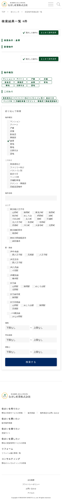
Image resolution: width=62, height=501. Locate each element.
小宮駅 (15, 270)
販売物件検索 (7, 423)
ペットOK (14, 177)
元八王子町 (17, 222)
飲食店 (13, 134)
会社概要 (31, 480)
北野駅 (15, 289)
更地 (12, 144)
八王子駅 (43, 255)
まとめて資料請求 (49, 33)
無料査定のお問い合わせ (49, 413)
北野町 (52, 225)
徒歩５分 (14, 174)
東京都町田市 (16, 230)
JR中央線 (14, 251)
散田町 (52, 212)
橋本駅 (15, 278)
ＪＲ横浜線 (15, 313)
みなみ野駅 (17, 316)
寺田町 (42, 222)
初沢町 (15, 216)
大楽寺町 (39, 225)
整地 (12, 147)
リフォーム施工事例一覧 (11, 453)
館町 (39, 219)
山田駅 (15, 286)
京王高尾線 (15, 302)
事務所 (13, 137)
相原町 (15, 233)
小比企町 (16, 219)
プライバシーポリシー (31, 484)
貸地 (12, 154)
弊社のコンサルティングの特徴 (14, 463)
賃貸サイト (6, 433)
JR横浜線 (14, 275)
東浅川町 (39, 212)
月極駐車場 (15, 180)
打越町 (50, 219)
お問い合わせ (31, 489)
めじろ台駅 (40, 286)
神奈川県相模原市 (18, 238)
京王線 (13, 283)
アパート (14, 124)
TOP (3, 12)
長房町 (31, 222)
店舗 (12, 131)
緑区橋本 (16, 241)
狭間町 (27, 212)
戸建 (12, 128)
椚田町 (40, 216)
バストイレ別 (16, 170)
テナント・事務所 (18, 183)
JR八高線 (14, 267)
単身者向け (15, 164)
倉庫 (12, 141)
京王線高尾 (15, 294)
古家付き (14, 150)
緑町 (51, 216)
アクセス (31, 493)
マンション (15, 121)
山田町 (15, 212)
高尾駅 (31, 255)
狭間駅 (27, 286)
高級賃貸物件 (16, 187)
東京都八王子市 (17, 209)
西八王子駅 (17, 255)
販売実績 (31, 413)
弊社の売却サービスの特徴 (12, 413)
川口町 (27, 225)
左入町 (29, 219)
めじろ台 (28, 216)
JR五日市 (14, 259)
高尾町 (15, 225)
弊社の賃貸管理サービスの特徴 (14, 443)
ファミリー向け (17, 167)
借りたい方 (15, 12)
